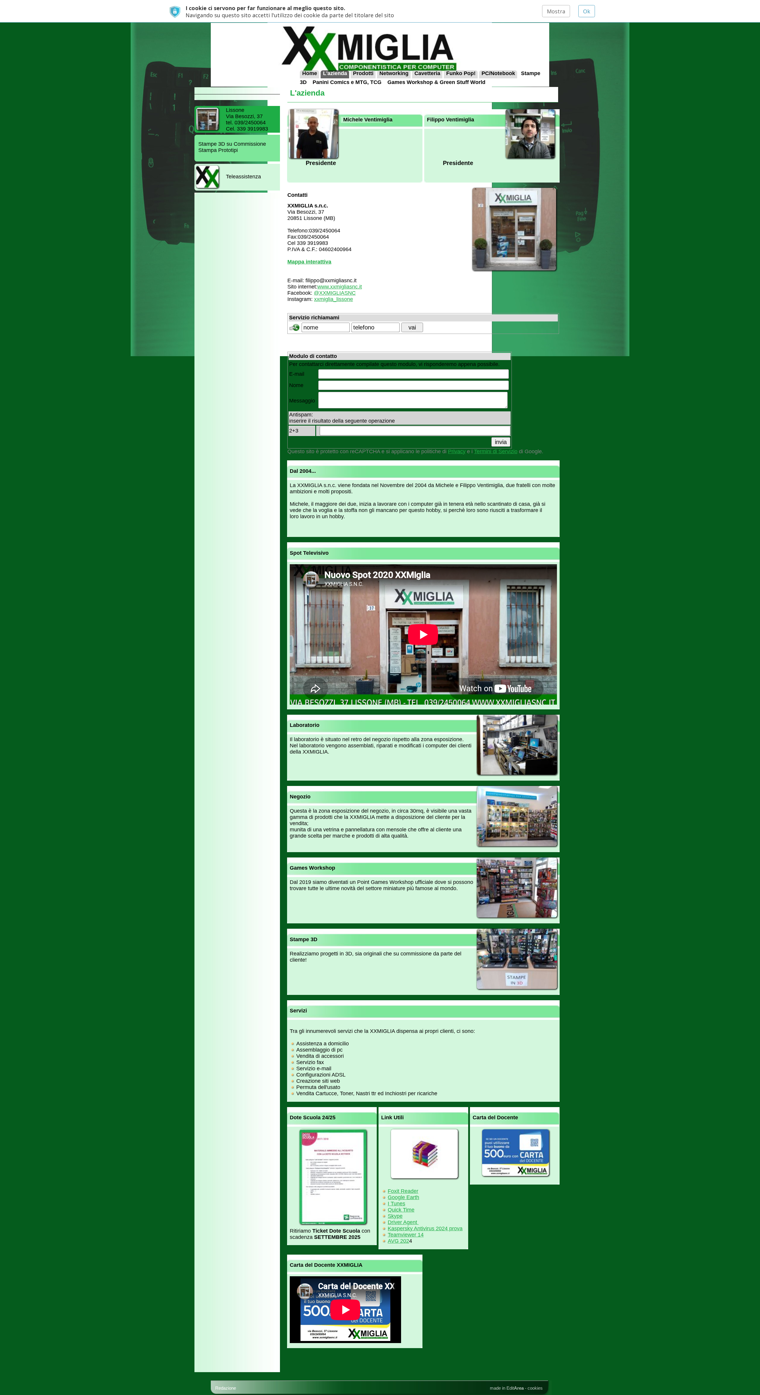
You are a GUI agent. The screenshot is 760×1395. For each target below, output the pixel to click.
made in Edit (507, 1388)
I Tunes (396, 1204)
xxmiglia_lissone (333, 299)
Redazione (225, 1388)
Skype (395, 1216)
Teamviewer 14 (406, 1235)
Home (309, 73)
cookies (535, 1388)
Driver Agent (403, 1222)
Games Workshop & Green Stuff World (436, 82)
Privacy (457, 451)
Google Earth (403, 1197)
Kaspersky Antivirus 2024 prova (425, 1228)
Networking (393, 73)
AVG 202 (398, 1241)
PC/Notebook (498, 73)
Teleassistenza (243, 177)
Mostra (556, 11)
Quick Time (401, 1210)
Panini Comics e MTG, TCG (347, 82)
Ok (586, 11)
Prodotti (363, 73)
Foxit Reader (403, 1191)
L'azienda (335, 73)
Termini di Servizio (495, 451)
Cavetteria (427, 73)
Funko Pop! (461, 73)
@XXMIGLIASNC (335, 293)
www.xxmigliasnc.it (339, 287)
